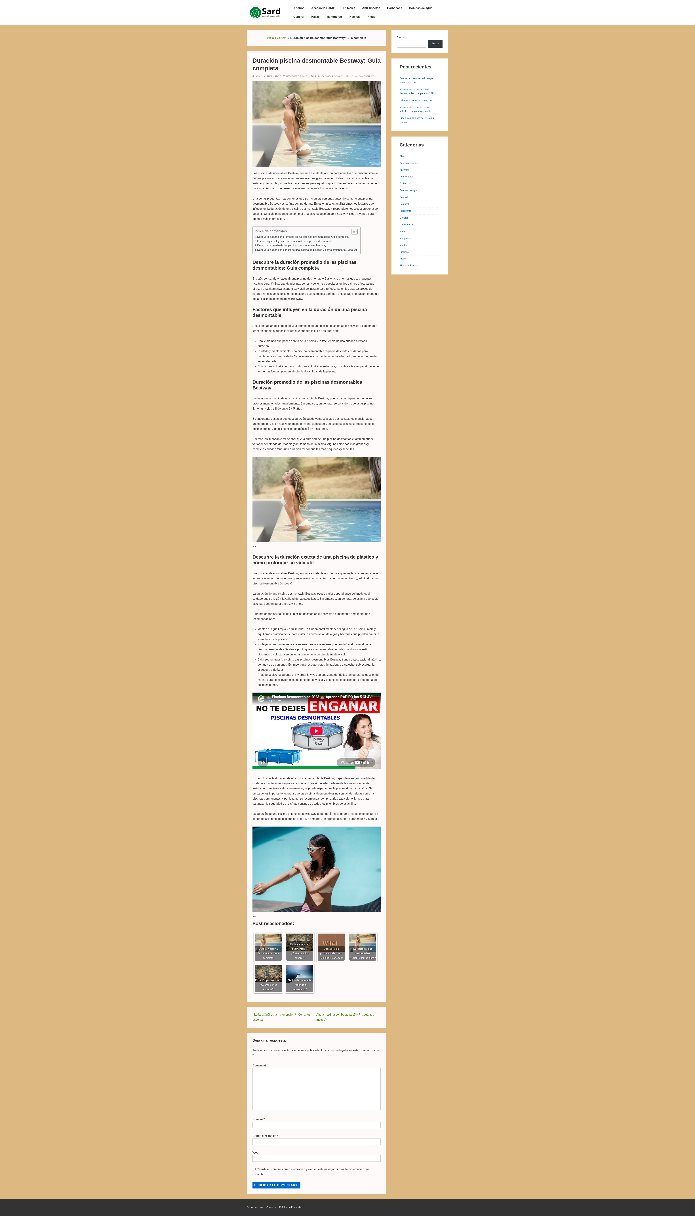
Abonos (298, 8)
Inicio (270, 37)
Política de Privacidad (290, 1207)
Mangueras (334, 16)
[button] (353, 231)
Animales (348, 8)
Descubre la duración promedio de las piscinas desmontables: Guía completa (303, 236)
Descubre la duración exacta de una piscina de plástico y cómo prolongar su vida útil (307, 249)
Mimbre (403, 245)
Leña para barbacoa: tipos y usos (417, 100)
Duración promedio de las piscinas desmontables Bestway (291, 245)
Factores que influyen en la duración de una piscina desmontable (295, 241)
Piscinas (355, 16)
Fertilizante (405, 210)
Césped (404, 197)
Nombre (257, 1119)
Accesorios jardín (323, 8)
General (298, 16)
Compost (404, 204)
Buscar (400, 37)
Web (255, 1152)
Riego (371, 16)
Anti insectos (371, 8)
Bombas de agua (420, 8)
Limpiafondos (407, 224)
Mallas (315, 16)
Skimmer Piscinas (409, 265)
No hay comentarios (362, 76)
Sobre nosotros (255, 1207)
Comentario (260, 1065)
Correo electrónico (264, 1135)
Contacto (271, 1207)
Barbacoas (394, 8)
